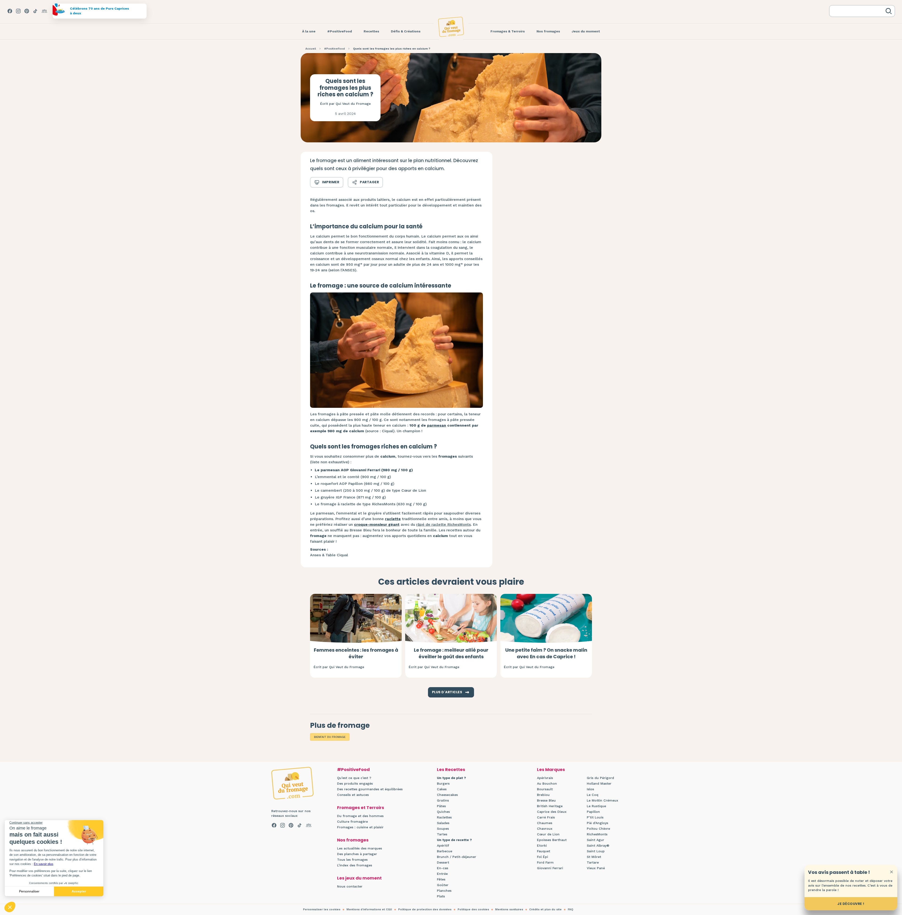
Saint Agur (595, 840)
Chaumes (544, 823)
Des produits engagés (355, 783)
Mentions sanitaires (509, 909)
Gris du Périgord (600, 778)
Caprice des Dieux (552, 812)
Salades (443, 823)
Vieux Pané (596, 868)
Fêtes (441, 879)
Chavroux (544, 828)
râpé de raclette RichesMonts (443, 524)
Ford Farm (545, 862)
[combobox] (858, 11)
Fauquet (543, 851)
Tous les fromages (352, 859)
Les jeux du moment (359, 878)
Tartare (593, 862)
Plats (441, 896)
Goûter (442, 885)
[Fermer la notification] (891, 871)
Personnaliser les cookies (321, 909)
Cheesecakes (447, 795)
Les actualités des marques (359, 848)
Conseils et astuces (353, 795)
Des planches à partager (357, 854)
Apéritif (443, 845)
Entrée (442, 874)
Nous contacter (349, 886)
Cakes (442, 789)
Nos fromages (353, 840)
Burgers (443, 783)
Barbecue (444, 851)
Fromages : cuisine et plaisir (360, 827)
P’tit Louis (595, 817)
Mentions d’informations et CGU (369, 909)
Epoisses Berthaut (552, 840)
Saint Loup (596, 851)
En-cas (442, 868)
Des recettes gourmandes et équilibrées (370, 789)
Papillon (593, 812)
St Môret (594, 857)
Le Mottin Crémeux (602, 800)
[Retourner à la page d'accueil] (451, 26)
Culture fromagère (352, 821)
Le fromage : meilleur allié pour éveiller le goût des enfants (451, 653)
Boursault (545, 789)
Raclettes (444, 817)
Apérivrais (545, 778)
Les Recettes (451, 769)
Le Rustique (596, 806)
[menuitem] (308, 31)
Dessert (443, 862)
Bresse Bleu (546, 800)
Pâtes (441, 806)
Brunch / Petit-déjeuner (456, 857)
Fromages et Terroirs (360, 807)
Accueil (310, 48)
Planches (444, 890)
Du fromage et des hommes (360, 816)
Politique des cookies (473, 909)
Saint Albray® (598, 845)
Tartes (442, 834)
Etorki (542, 845)
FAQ (570, 909)
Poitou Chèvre (598, 828)
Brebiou (543, 795)
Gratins (443, 800)
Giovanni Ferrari (550, 868)
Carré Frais (546, 817)
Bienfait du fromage (330, 737)
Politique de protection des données (424, 909)
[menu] (308, 31)
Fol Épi (542, 857)
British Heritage (550, 806)
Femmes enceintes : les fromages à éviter (356, 653)
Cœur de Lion (548, 834)
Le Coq (592, 795)
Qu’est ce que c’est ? (354, 778)
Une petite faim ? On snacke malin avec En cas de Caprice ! (546, 653)
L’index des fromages (354, 865)
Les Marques (551, 769)
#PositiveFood (334, 48)
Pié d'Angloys (597, 823)
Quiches (443, 812)
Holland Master (599, 783)
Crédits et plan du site (545, 909)
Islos (590, 789)
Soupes (443, 828)
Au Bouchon (547, 783)
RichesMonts (597, 834)
